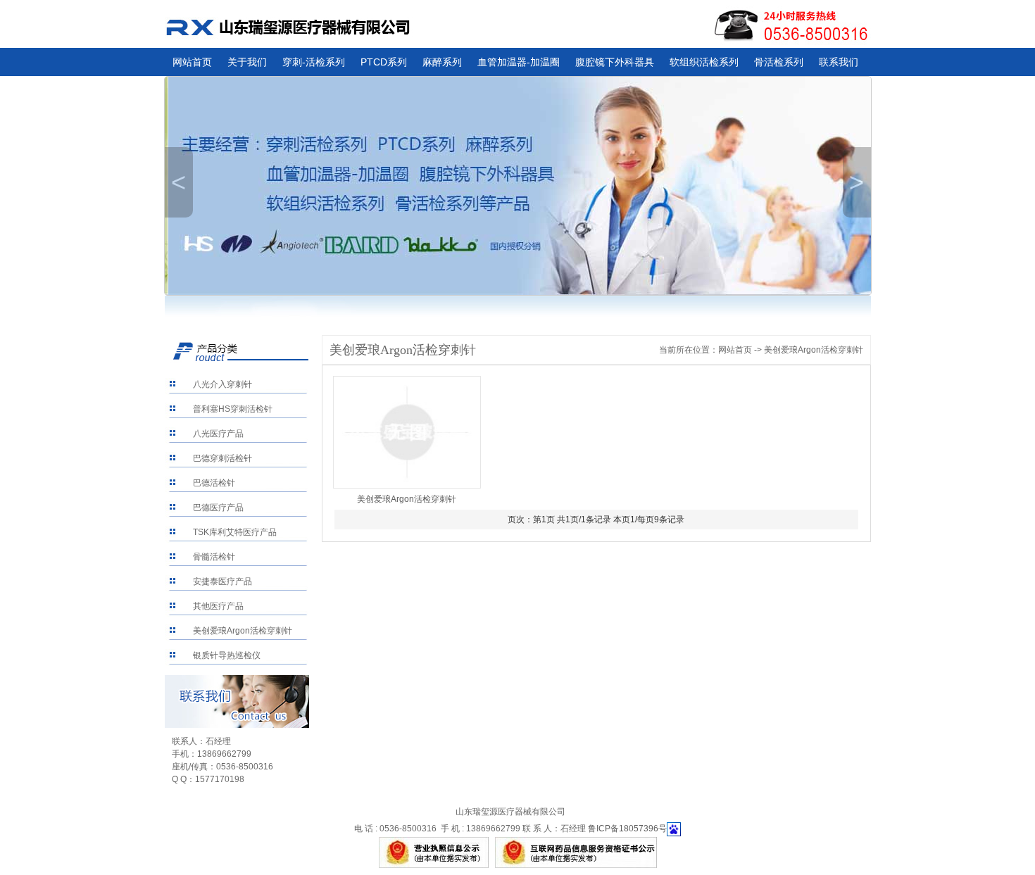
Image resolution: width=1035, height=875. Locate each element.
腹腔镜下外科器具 (614, 62)
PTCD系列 (383, 62)
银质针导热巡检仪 (227, 655)
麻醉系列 (442, 62)
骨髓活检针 (214, 557)
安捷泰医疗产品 (222, 581)
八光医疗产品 (218, 434)
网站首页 (192, 62)
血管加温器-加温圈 (518, 62)
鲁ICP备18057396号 (627, 828)
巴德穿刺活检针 (222, 458)
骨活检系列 (778, 62)
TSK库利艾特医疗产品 (235, 532)
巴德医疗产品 (218, 507)
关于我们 (247, 62)
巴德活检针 (214, 483)
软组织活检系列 (704, 62)
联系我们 (838, 62)
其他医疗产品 (218, 606)
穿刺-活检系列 (313, 62)
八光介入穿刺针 (222, 384)
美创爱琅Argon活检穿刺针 (242, 631)
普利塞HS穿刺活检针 (232, 409)
